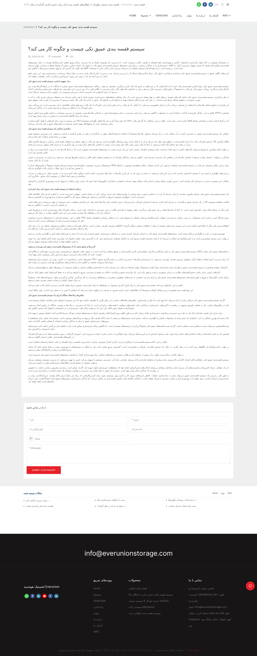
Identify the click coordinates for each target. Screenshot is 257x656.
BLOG (215, 493)
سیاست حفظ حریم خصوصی (169, 650)
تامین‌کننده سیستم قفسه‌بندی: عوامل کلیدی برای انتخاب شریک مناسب (183, 506)
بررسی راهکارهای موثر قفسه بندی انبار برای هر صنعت (40, 506)
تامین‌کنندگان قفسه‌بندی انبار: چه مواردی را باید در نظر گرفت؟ (111, 506)
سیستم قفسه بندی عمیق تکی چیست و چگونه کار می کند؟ (67, 26)
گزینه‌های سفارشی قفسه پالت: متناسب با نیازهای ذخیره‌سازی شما (111, 500)
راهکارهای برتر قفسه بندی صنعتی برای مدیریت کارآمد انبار (38, 500)
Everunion (29, 26)
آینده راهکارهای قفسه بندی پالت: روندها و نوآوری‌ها (183, 500)
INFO (230, 493)
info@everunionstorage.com (128, 553)
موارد (223, 493)
